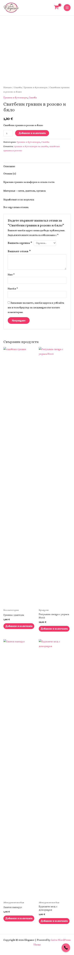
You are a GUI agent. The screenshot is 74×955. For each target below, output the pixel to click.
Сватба (18, 87)
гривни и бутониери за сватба (31, 146)
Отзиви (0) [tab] (9, 173)
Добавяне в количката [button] (18, 626)
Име (11, 274)
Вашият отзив (19, 251)
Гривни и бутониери (35, 87)
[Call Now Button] (66, 947)
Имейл (13, 288)
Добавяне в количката (32, 133)
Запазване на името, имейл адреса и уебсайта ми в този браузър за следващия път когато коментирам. (36, 307)
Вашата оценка (20, 243)
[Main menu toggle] (67, 7)
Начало (7, 87)
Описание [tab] (9, 166)
